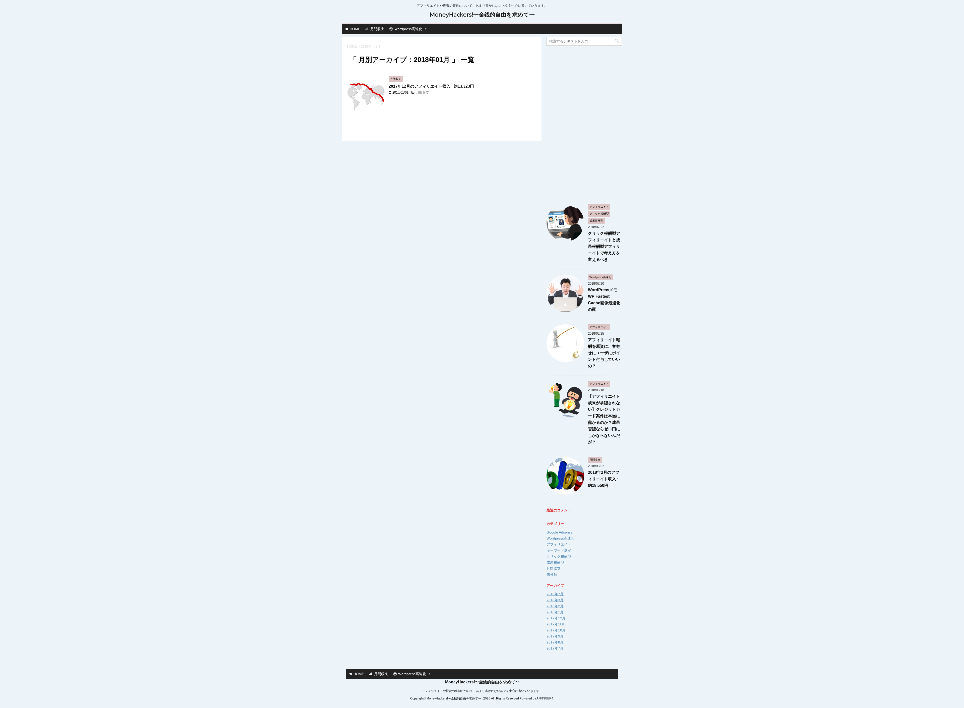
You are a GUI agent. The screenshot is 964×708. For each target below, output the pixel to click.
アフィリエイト (559, 544)
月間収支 (377, 29)
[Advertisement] (584, 123)
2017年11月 (556, 624)
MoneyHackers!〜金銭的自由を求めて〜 (482, 14)
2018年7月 (555, 594)
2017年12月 (556, 618)
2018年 (366, 46)
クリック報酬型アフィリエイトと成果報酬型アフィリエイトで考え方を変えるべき (604, 246)
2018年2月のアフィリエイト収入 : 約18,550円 (603, 479)
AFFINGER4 (544, 698)
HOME (355, 29)
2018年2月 (555, 606)
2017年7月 (555, 648)
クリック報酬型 (559, 556)
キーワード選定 (559, 550)
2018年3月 (555, 600)
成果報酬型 (555, 562)
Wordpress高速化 (408, 29)
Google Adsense (560, 532)
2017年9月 (555, 636)
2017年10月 (556, 630)
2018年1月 (555, 612)
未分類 (552, 574)
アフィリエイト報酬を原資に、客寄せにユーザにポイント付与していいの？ (604, 353)
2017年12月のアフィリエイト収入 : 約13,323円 (431, 86)
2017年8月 (555, 642)
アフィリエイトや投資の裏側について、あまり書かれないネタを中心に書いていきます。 (482, 691)
